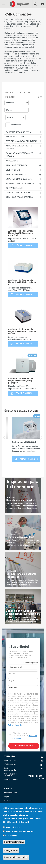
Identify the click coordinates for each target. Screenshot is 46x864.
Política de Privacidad (15, 725)
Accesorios (26, 92)
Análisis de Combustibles (19, 197)
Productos (11, 92)
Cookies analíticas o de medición (19, 831)
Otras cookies (11, 835)
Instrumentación (10, 793)
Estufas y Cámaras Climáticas (21, 141)
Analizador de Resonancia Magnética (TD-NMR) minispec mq (22, 282)
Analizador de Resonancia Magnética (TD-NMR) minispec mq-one (22, 331)
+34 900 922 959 (10, 760)
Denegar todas (11, 850)
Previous (4, 439)
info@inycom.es (10, 764)
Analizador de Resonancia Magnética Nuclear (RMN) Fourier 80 (20, 380)
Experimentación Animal (19, 179)
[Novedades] (8, 125)
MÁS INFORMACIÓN (20, 821)
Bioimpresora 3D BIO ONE (24, 442)
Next (41, 439)
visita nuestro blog (36, 777)
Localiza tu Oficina (11, 780)
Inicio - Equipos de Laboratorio (11, 775)
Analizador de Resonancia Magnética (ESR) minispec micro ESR (20, 233)
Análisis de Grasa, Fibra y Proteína (19, 147)
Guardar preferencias (14, 842)
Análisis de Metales (16, 165)
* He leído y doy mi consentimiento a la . (25, 735)
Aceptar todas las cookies (16, 857)
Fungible (9, 97)
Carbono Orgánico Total (19, 132)
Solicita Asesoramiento (10, 769)
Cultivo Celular (14, 188)
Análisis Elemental (16, 174)
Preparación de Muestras (19, 192)
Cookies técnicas (12, 827)
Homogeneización (15, 137)
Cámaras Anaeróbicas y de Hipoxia (19, 154)
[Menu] (3, 2)
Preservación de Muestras (20, 183)
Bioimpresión (13, 170)
